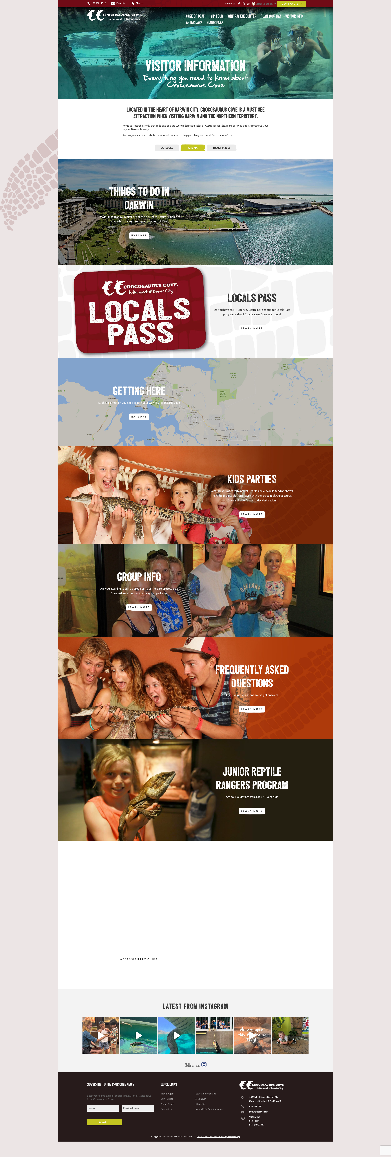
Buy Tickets (167, 1099)
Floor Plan (215, 22)
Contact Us (166, 1109)
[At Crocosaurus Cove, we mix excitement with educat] (100, 1035)
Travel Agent (167, 1093)
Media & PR (201, 1099)
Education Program (206, 1093)
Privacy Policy (220, 1137)
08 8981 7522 (255, 1106)
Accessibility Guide (139, 959)
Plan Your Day (271, 16)
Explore (139, 235)
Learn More (252, 328)
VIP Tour (217, 16)
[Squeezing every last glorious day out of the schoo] (290, 1035)
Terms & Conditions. (205, 1137)
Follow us (192, 1065)
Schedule (167, 147)
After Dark (194, 22)
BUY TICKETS (290, 3)
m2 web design (233, 1137)
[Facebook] (239, 3)
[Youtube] (249, 3)
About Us (200, 1104)
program (132, 135)
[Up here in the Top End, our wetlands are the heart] (176, 1035)
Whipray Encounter (241, 16)
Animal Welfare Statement (210, 1109)
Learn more (252, 514)
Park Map (193, 147)
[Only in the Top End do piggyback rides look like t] (138, 1035)
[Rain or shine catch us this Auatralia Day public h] (252, 1035)
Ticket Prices (221, 147)
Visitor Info (294, 16)
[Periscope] (253, 3)
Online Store (167, 1104)
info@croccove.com (258, 1112)
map (144, 135)
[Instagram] (244, 3)
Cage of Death (196, 16)
